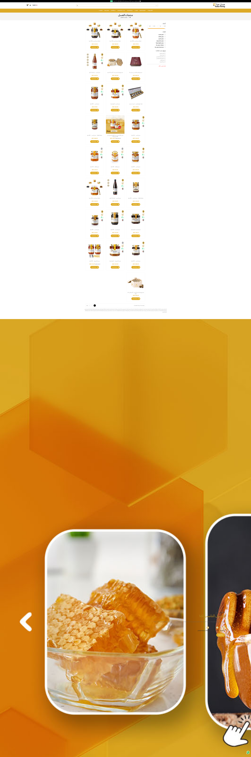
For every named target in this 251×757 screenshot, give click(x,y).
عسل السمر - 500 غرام (115, 229)
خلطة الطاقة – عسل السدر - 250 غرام (94, 135)
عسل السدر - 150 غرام (135, 166)
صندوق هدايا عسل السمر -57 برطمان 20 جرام (136, 293)
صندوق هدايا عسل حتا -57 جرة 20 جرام (115, 72)
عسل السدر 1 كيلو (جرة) (115, 103)
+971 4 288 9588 (118, 1)
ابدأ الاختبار (220, 634)
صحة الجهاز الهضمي (160, 56)
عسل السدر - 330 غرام (135, 135)
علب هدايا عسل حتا (159, 47)
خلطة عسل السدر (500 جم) (135, 41)
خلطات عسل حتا (160, 45)
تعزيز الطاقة (162, 53)
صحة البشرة (162, 61)
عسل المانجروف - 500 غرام (94, 261)
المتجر (136, 10)
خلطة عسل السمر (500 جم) (94, 41)
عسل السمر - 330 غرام (135, 261)
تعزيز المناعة (162, 55)
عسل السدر (161, 34)
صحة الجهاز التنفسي (160, 58)
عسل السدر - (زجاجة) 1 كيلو (94, 72)
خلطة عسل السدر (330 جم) (94, 198)
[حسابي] (30, 5)
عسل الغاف (161, 36)
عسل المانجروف (160, 40)
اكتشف (101, 10)
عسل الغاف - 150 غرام (115, 166)
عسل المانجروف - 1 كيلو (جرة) (115, 261)
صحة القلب (162, 60)
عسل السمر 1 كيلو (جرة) (136, 229)
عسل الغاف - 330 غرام (94, 166)
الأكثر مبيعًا (150, 10)
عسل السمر (161, 38)
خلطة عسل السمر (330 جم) (115, 41)
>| (87, 305)
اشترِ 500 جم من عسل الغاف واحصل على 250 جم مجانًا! (115, 136)
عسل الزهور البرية (160, 43)
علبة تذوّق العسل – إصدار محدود (135, 103)
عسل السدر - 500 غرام (94, 103)
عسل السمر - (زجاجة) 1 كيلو (115, 198)
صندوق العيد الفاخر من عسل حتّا (135, 72)
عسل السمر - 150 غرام (94, 229)
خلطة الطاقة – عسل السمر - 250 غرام (135, 198)
